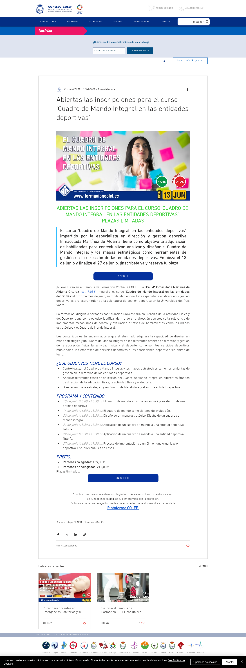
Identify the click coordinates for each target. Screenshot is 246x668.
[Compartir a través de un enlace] (84, 534)
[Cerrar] (242, 662)
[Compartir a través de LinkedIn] (75, 534)
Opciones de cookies (205, 662)
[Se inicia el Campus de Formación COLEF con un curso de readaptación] (123, 587)
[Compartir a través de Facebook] (58, 534)
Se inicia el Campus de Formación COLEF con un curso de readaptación (122, 610)
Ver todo (203, 566)
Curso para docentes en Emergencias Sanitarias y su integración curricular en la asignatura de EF (62, 610)
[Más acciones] (187, 89)
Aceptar (229, 662)
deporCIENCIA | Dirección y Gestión (86, 522)
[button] (72, 22)
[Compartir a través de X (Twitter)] (67, 534)
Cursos (61, 522)
